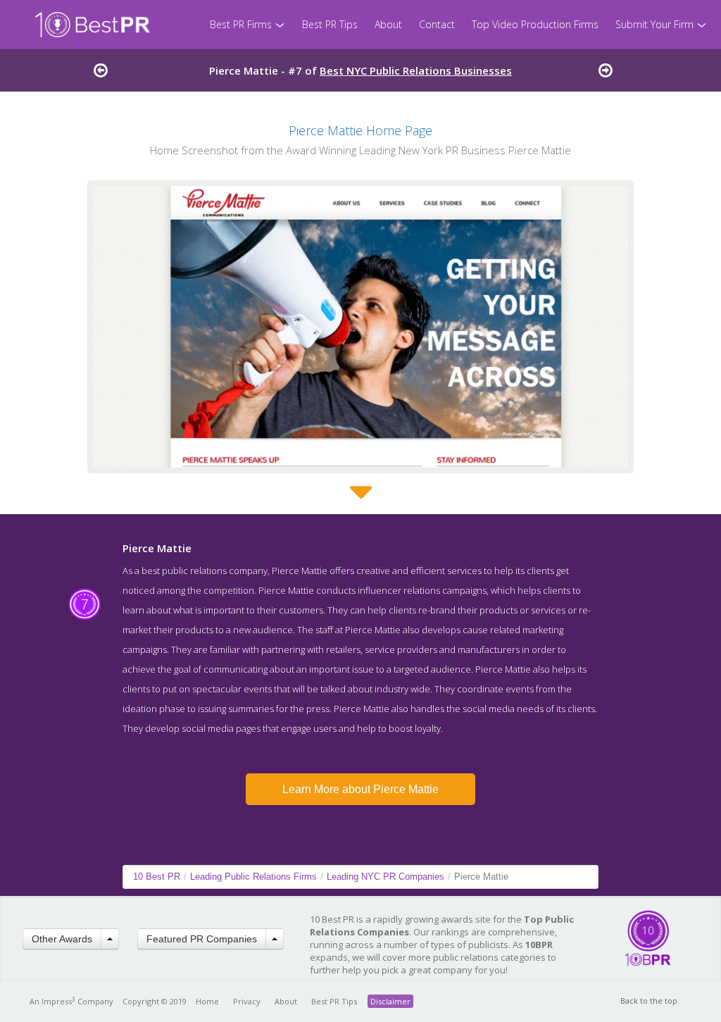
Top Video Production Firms (535, 24)
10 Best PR (156, 876)
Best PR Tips (330, 24)
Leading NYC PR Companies (385, 876)
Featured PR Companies (201, 939)
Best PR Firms (242, 24)
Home (207, 1001)
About (388, 24)
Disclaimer (390, 1001)
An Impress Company (71, 1001)
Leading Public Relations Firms (253, 876)
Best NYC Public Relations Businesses (416, 70)
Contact (437, 24)
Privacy (247, 1001)
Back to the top (648, 1000)
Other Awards (62, 939)
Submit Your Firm (655, 24)
